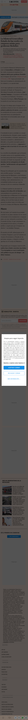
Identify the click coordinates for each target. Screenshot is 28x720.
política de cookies (19, 357)
